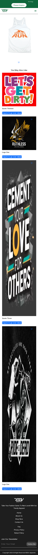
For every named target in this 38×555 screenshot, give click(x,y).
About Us (19, 516)
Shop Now (19, 519)
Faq (19, 527)
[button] (19, 62)
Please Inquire (19, 5)
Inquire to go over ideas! (12, 113)
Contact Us (19, 522)
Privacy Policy (19, 530)
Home (19, 513)
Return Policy (19, 533)
